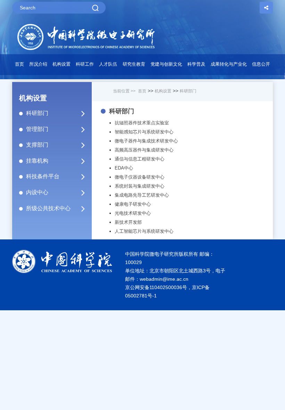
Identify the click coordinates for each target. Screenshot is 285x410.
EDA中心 (124, 168)
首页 (19, 64)
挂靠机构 (37, 161)
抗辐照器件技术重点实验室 (142, 122)
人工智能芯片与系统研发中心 (144, 231)
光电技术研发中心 (133, 213)
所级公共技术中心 (48, 208)
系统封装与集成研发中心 (139, 186)
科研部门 (37, 113)
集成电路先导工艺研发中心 (142, 195)
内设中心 (37, 192)
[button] (61, 66)
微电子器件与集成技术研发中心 (146, 141)
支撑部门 (37, 145)
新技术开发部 (128, 222)
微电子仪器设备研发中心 (139, 177)
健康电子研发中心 (133, 204)
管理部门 (37, 129)
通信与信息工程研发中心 (139, 159)
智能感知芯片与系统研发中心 (144, 131)
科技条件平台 (42, 176)
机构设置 (163, 91)
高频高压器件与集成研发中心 (144, 150)
